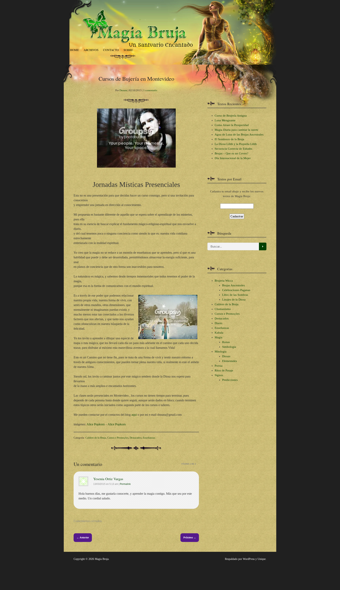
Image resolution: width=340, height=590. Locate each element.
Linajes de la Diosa (234, 299)
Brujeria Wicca (224, 280)
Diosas (226, 356)
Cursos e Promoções (117, 437)
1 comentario (150, 90)
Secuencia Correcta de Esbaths (233, 148)
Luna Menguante (225, 120)
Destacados (136, 437)
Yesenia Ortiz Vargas (108, 478)
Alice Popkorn (96, 424)
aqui (134, 414)
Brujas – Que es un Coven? (231, 153)
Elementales (229, 361)
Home (74, 50)
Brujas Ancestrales (233, 285)
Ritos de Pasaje (224, 370)
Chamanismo (223, 309)
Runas (226, 342)
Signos (219, 375)
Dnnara (123, 90)
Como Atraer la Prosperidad (232, 125)
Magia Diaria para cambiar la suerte (236, 129)
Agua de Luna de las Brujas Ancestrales (239, 134)
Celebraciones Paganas (236, 290)
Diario (218, 323)
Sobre (128, 50)
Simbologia (229, 346)
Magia (218, 337)
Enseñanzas (149, 437)
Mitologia (220, 351)
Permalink (125, 484)
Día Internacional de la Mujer (233, 158)
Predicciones (230, 379)
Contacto (111, 50)
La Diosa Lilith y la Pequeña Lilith (236, 144)
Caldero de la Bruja (95, 437)
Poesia (219, 365)
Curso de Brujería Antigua (231, 115)
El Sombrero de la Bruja (229, 139)
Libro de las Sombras (235, 294)
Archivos (91, 50)
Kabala (219, 332)
